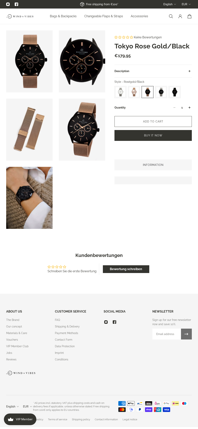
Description (121, 71)
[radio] (120, 92)
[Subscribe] (186, 334)
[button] (124, 37)
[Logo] (19, 16)
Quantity (120, 107)
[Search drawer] (171, 16)
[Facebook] (16, 4)
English (167, 4)
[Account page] (180, 16)
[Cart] (189, 16)
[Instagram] (8, 4)
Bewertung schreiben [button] (126, 269)
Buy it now (153, 135)
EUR (184, 4)
